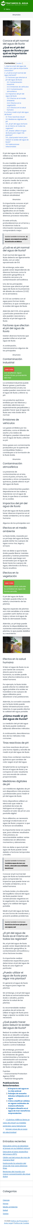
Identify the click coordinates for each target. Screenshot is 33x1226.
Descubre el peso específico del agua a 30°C (15, 1152)
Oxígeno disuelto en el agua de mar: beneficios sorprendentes (19, 1110)
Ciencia (6, 1200)
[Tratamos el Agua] (14, 3)
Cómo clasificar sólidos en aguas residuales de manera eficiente (19, 1103)
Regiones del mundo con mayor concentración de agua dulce (16, 1174)
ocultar (19, 63)
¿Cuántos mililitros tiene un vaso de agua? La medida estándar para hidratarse (16, 1122)
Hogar (5, 1203)
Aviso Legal (8, 1223)
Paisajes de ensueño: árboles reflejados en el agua (18, 1096)
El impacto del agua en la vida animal (18, 1089)
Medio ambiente (10, 1207)
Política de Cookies (21, 1223)
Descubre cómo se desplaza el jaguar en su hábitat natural (16, 1147)
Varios (5, 1213)
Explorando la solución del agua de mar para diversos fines (15, 1165)
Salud (5, 1210)
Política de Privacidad (19, 1221)
